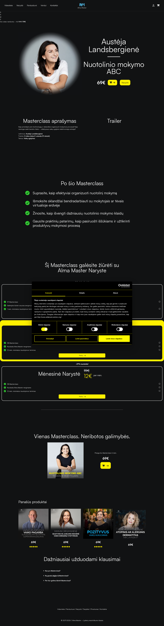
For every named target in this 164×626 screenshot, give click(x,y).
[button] (82, 570)
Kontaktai (54, 5)
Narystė (20, 5)
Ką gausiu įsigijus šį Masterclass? (57, 576)
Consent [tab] (48, 293)
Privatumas (95, 609)
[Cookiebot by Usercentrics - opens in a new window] (120, 285)
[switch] (69, 329)
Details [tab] (82, 293)
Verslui (43, 5)
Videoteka (8, 5)
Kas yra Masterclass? (52, 571)
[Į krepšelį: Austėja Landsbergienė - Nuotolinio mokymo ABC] (112, 83)
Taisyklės (86, 609)
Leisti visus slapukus (114, 339)
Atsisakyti (50, 339)
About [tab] (115, 293)
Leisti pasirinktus (82, 339)
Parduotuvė (32, 5)
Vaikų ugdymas (29, 138)
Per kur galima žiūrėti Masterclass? (58, 580)
